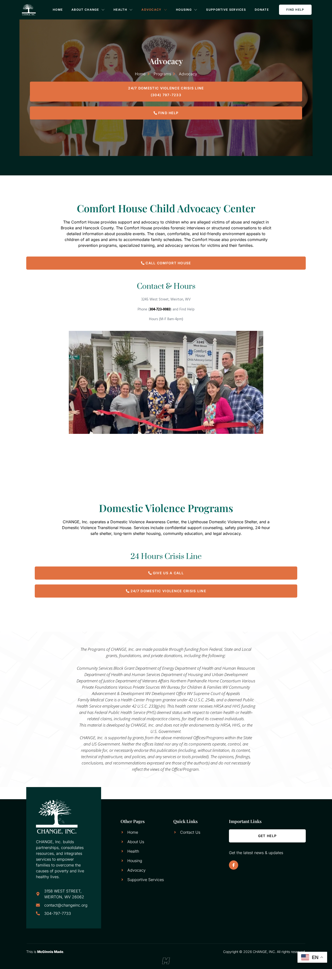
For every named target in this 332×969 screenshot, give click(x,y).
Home (58, 9)
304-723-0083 (159, 309)
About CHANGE (85, 9)
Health (120, 9)
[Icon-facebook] (233, 865)
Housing (184, 9)
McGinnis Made (50, 952)
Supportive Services (226, 9)
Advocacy (151, 9)
